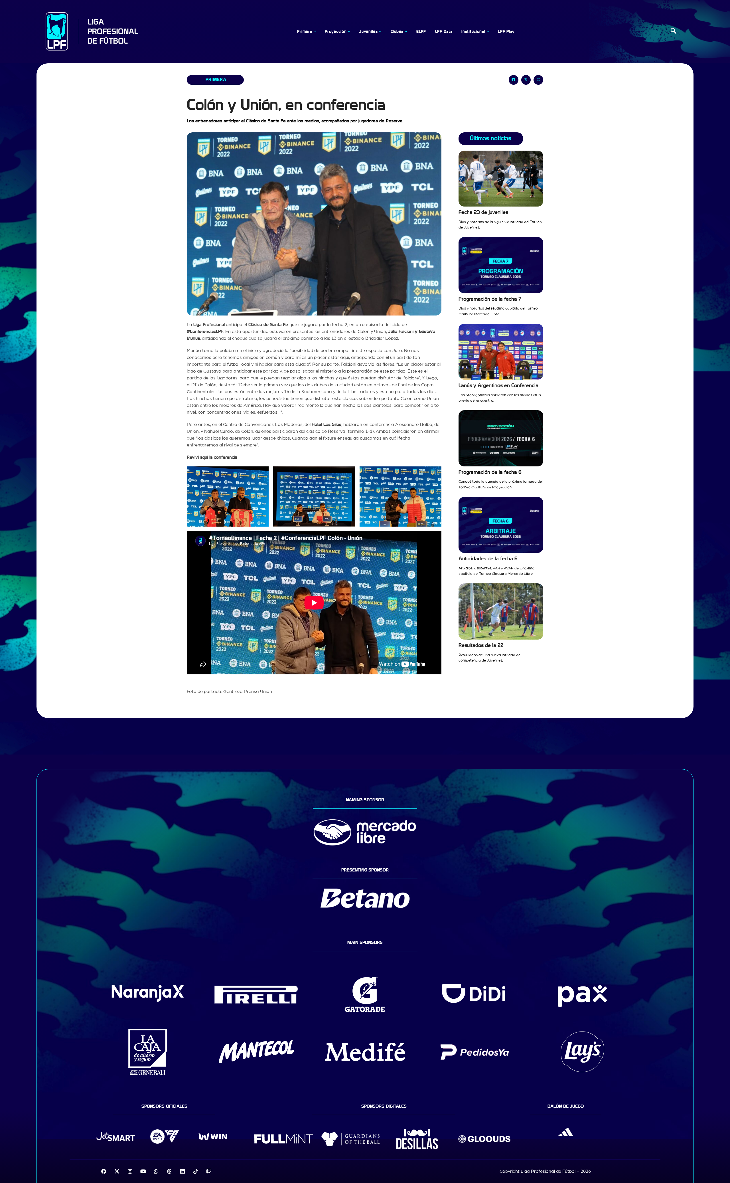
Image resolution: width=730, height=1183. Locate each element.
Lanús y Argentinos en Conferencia (498, 385)
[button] (673, 31)
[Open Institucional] (487, 32)
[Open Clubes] (406, 32)
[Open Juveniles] (380, 32)
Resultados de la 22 (481, 645)
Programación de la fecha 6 (490, 472)
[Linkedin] (182, 1171)
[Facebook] (104, 1171)
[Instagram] (130, 1171)
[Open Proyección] (349, 32)
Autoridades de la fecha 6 (488, 558)
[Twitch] (209, 1171)
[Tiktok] (195, 1171)
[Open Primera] (314, 32)
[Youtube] (143, 1171)
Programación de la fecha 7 (490, 299)
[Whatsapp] (156, 1171)
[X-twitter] (117, 1171)
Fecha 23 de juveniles (483, 212)
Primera (216, 79)
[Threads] (169, 1171)
